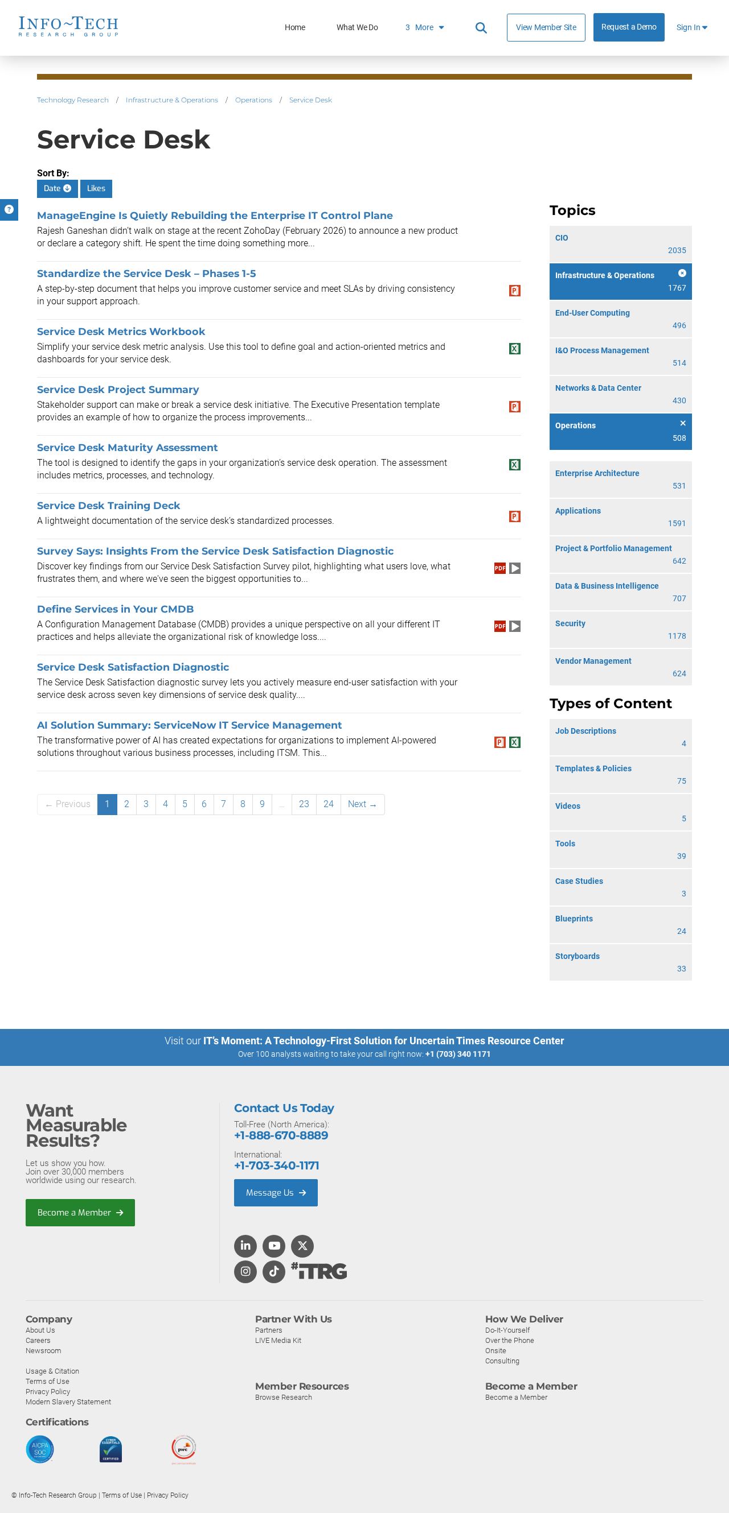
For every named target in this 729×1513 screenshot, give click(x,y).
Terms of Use (47, 1381)
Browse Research (283, 1397)
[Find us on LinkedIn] (245, 1247)
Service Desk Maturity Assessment (127, 447)
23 (304, 804)
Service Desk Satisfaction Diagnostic (133, 667)
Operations (253, 100)
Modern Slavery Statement (68, 1402)
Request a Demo (629, 27)
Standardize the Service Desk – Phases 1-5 (146, 273)
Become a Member (75, 1212)
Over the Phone (509, 1340)
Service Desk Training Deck (109, 505)
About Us (40, 1330)
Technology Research (73, 100)
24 (328, 804)
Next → (363, 804)
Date (53, 188)
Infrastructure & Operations (172, 100)
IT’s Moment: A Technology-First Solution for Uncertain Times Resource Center (383, 1041)
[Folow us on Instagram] (245, 1272)
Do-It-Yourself (507, 1330)
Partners (268, 1330)
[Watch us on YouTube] (274, 1247)
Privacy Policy (48, 1391)
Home (295, 27)
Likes (96, 188)
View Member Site (546, 27)
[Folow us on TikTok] (274, 1272)
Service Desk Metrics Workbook (121, 331)
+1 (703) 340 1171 (458, 1054)
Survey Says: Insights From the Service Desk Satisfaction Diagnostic (215, 551)
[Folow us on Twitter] (303, 1247)
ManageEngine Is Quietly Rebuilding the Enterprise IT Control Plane (215, 215)
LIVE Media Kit (278, 1340)
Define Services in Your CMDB (115, 609)
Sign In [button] (689, 27)
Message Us (271, 1192)
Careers (38, 1340)
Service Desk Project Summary (118, 389)
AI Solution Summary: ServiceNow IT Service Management (189, 725)
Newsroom (44, 1350)
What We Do (357, 27)
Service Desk (310, 100)
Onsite (495, 1350)
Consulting (502, 1361)
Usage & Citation (52, 1371)
